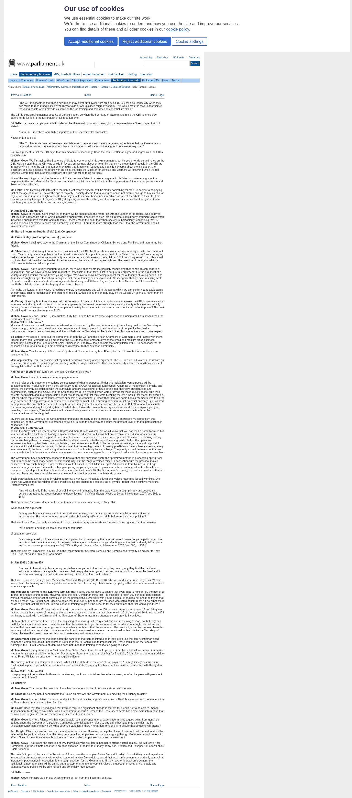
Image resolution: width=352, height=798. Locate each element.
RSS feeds (178, 57)
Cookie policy (135, 791)
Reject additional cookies (144, 41)
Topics (175, 80)
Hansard (104, 87)
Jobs (75, 791)
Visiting (132, 74)
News (165, 80)
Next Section (18, 785)
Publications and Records (84, 87)
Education (146, 74)
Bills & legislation (82, 80)
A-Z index (13, 791)
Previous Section (21, 94)
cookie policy (177, 29)
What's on (63, 80)
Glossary (25, 791)
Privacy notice (120, 791)
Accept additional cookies (91, 41)
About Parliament (94, 74)
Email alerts (162, 57)
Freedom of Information (58, 791)
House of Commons (21, 80)
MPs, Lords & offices (67, 74)
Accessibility (146, 57)
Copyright (106, 791)
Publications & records (125, 80)
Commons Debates (120, 87)
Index (87, 94)
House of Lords (45, 80)
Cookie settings (190, 41)
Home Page (157, 94)
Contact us (194, 57)
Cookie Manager (151, 791)
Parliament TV (150, 80)
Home (13, 74)
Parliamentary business (35, 74)
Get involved (116, 74)
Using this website (90, 791)
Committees (102, 80)
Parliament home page (33, 87)
